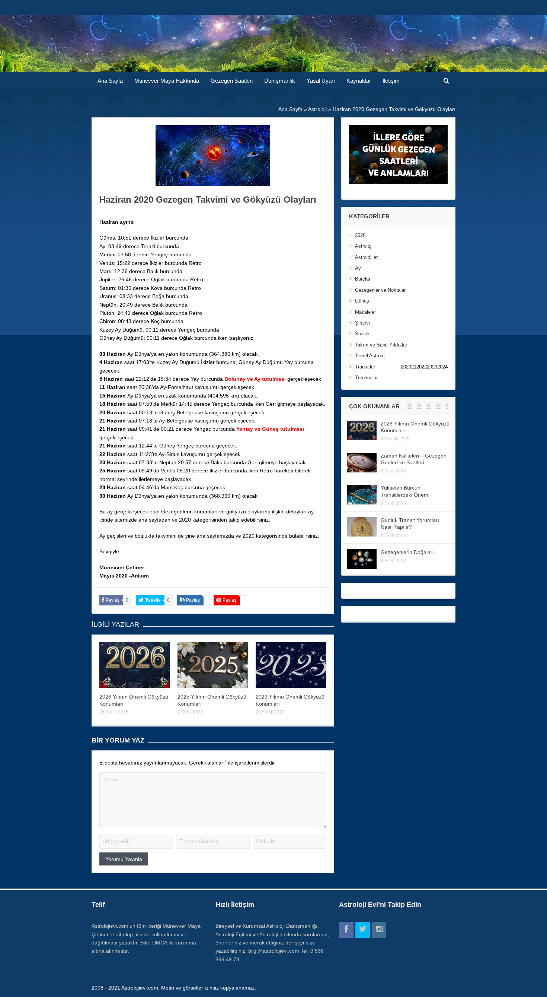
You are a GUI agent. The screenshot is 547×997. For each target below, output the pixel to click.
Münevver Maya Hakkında (166, 80)
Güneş (362, 301)
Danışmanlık (279, 80)
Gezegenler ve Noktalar (380, 290)
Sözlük (362, 333)
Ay (358, 268)
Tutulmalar (366, 377)
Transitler (365, 367)
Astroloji (363, 246)
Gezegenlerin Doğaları (407, 552)
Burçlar (362, 279)
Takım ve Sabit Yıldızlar (381, 345)
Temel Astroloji (371, 355)
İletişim (391, 80)
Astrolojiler (366, 257)
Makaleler (365, 312)
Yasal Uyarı (321, 80)
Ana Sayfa (110, 80)
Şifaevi (362, 323)
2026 (360, 235)
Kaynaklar (358, 80)
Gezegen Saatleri (232, 80)
